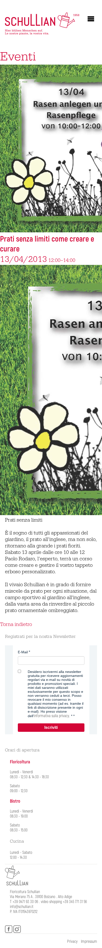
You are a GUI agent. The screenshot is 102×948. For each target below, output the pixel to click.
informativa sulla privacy (51, 715)
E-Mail (23, 652)
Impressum (89, 941)
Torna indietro (16, 624)
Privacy (72, 941)
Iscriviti (51, 727)
